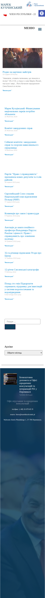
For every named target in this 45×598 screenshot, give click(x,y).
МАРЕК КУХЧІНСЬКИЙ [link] (11, 6)
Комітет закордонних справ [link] (18, 128)
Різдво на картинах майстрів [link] (17, 72)
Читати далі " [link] (7, 90)
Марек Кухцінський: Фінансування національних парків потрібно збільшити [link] (22, 111)
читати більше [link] (25, 395)
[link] (41, 13)
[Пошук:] (22, 321)
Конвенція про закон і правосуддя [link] (22, 213)
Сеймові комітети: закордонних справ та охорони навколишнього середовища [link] (21, 145)
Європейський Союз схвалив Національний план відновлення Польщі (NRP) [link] (21, 196)
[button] (40, 29)
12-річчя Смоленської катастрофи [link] (22, 269)
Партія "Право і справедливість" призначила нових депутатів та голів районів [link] (23, 177)
